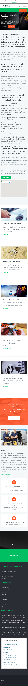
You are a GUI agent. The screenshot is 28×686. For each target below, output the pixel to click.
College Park (4, 599)
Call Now (4, 26)
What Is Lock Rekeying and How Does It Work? (12, 630)
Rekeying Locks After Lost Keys (9, 571)
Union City (4, 594)
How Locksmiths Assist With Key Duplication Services (14, 613)
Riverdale (4, 585)
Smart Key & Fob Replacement (8, 569)
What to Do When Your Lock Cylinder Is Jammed (12, 620)
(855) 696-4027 (24, 6)
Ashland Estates (5, 587)
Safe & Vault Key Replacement (8, 578)
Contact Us (13, 2)
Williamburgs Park (6, 589)
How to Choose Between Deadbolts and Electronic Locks (14, 617)
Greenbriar (4, 606)
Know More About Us (5, 474)
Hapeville (4, 597)
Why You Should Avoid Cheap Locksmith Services (13, 615)
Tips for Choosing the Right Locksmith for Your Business (14, 632)
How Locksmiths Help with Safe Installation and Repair (14, 634)
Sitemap (2, 680)
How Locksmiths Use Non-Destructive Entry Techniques (14, 625)
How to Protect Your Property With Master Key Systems (14, 627)
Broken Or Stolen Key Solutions (9, 574)
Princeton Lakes (5, 604)
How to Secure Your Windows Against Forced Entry (13, 622)
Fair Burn (4, 592)
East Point (4, 602)
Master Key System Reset (7, 576)
